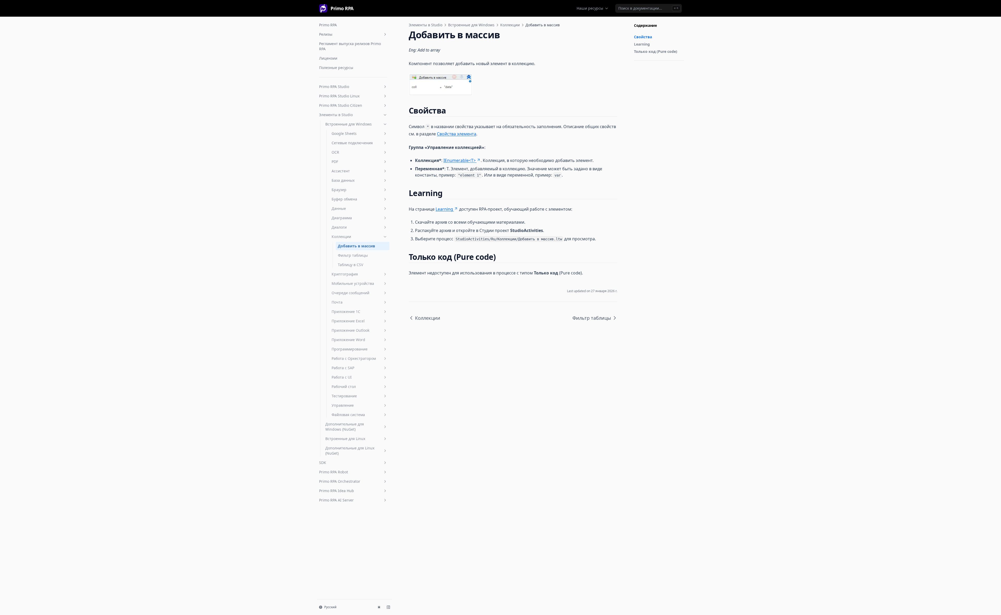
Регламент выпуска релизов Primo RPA (350, 46)
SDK (322, 462)
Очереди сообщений (350, 292)
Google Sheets (344, 133)
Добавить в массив (356, 245)
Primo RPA (328, 24)
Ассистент (341, 170)
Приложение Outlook (350, 330)
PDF (335, 161)
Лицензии (328, 58)
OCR (335, 152)
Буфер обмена (344, 199)
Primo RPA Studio (334, 86)
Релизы (325, 34)
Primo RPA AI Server (336, 500)
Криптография (345, 274)
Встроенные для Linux (345, 438)
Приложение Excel (348, 320)
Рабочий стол (344, 386)
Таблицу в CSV (350, 264)
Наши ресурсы (590, 8)
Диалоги (339, 227)
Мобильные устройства (353, 283)
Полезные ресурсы (336, 67)
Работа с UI (342, 377)
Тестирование (344, 395)
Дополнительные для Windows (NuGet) (344, 427)
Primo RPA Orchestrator (339, 481)
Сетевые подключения (352, 142)
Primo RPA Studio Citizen (340, 105)
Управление (343, 405)
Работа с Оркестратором (354, 358)
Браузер (339, 189)
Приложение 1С (346, 311)
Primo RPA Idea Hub (336, 490)
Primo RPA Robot (333, 471)
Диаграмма (342, 217)
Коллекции (341, 236)
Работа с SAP (343, 367)
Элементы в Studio (336, 114)
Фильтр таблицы (353, 255)
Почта (337, 302)
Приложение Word (348, 339)
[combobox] (648, 8)
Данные (339, 208)
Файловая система (348, 414)
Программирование (350, 349)
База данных (343, 180)
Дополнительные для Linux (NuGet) (349, 450)
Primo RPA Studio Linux (339, 95)
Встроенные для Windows (348, 124)
